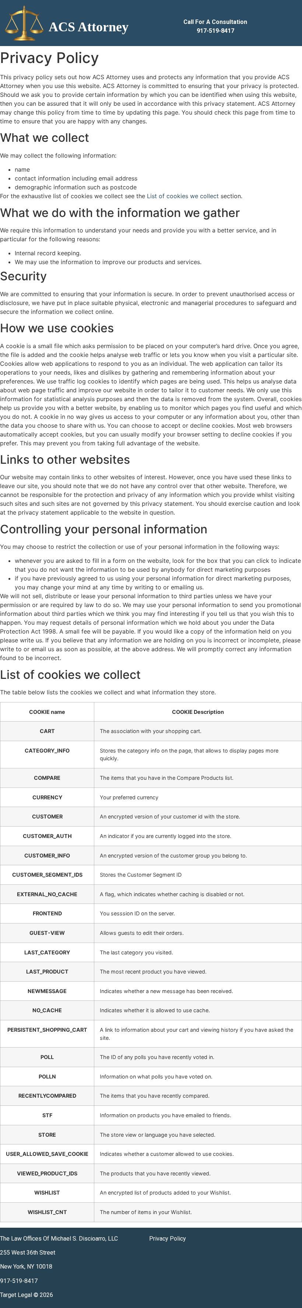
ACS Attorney (89, 27)
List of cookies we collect (183, 196)
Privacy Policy (167, 1238)
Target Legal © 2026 (26, 1294)
